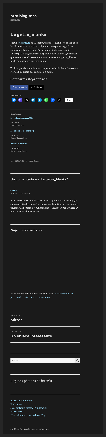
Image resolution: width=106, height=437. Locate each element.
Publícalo (38, 87)
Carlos (13, 190)
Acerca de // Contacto (21, 400)
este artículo (23, 42)
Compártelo (21, 87)
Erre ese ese (16, 411)
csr (11, 161)
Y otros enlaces (32, 161)
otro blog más (23, 16)
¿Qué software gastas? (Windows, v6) (29, 408)
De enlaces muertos (18, 144)
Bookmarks (16, 404)
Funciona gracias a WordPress (36, 429)
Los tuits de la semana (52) (21, 118)
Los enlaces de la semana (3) (22, 131)
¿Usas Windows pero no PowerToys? (28, 415)
